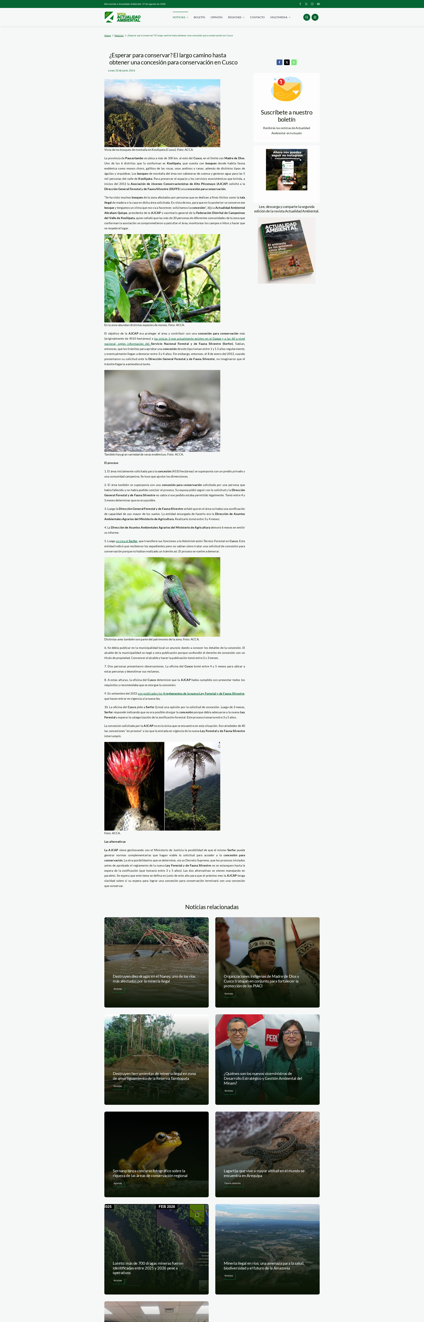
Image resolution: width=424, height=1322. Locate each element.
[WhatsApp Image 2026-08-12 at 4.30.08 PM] (287, 219)
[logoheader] (122, 13)
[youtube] (318, 4)
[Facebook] (279, 62)
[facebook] (300, 4)
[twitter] (306, 4)
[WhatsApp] (294, 62)
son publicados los (191, 693)
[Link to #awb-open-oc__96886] (306, 17)
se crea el (126, 541)
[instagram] (312, 4)
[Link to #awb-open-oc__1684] (315, 17)
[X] (287, 62)
